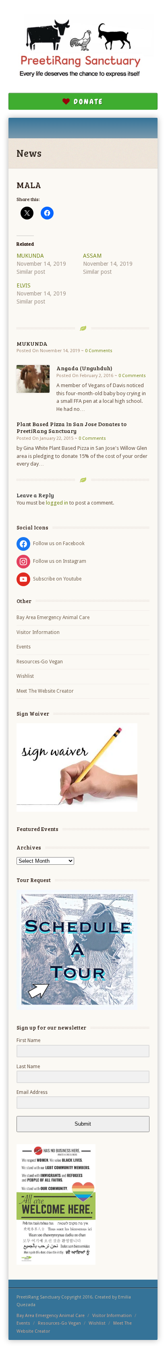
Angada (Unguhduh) (84, 368)
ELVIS (24, 285)
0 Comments (98, 350)
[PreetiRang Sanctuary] (83, 49)
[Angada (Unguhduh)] (33, 379)
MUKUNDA (30, 255)
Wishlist (25, 676)
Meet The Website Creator (45, 691)
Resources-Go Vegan (40, 662)
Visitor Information (38, 632)
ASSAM (92, 255)
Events (24, 647)
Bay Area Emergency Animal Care (53, 617)
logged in (57, 503)
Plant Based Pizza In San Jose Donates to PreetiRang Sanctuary (72, 427)
